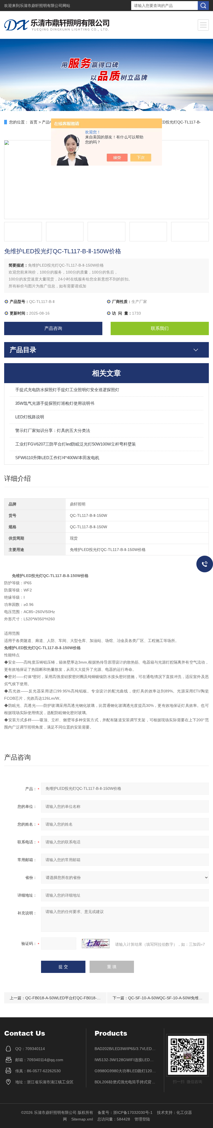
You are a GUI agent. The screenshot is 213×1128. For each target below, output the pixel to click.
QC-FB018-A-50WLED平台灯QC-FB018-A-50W (67, 998)
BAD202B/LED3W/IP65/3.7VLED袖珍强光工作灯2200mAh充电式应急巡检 (125, 1048)
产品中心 (49, 122)
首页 (33, 122)
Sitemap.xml (82, 1119)
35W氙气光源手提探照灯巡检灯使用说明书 (54, 403)
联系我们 (160, 328)
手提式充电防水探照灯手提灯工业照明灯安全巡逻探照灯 (67, 389)
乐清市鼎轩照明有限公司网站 (45, 5)
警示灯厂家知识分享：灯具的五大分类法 (52, 430)
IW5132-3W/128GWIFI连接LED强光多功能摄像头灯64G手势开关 (125, 1060)
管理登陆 (142, 1119)
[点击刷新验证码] (96, 943)
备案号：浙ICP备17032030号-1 (125, 1112)
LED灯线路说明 (29, 416)
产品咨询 (53, 328)
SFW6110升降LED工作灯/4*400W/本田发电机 (57, 457)
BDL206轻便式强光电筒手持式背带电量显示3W (125, 1082)
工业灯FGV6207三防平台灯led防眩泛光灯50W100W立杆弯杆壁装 (75, 444)
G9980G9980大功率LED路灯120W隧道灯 (125, 1071)
